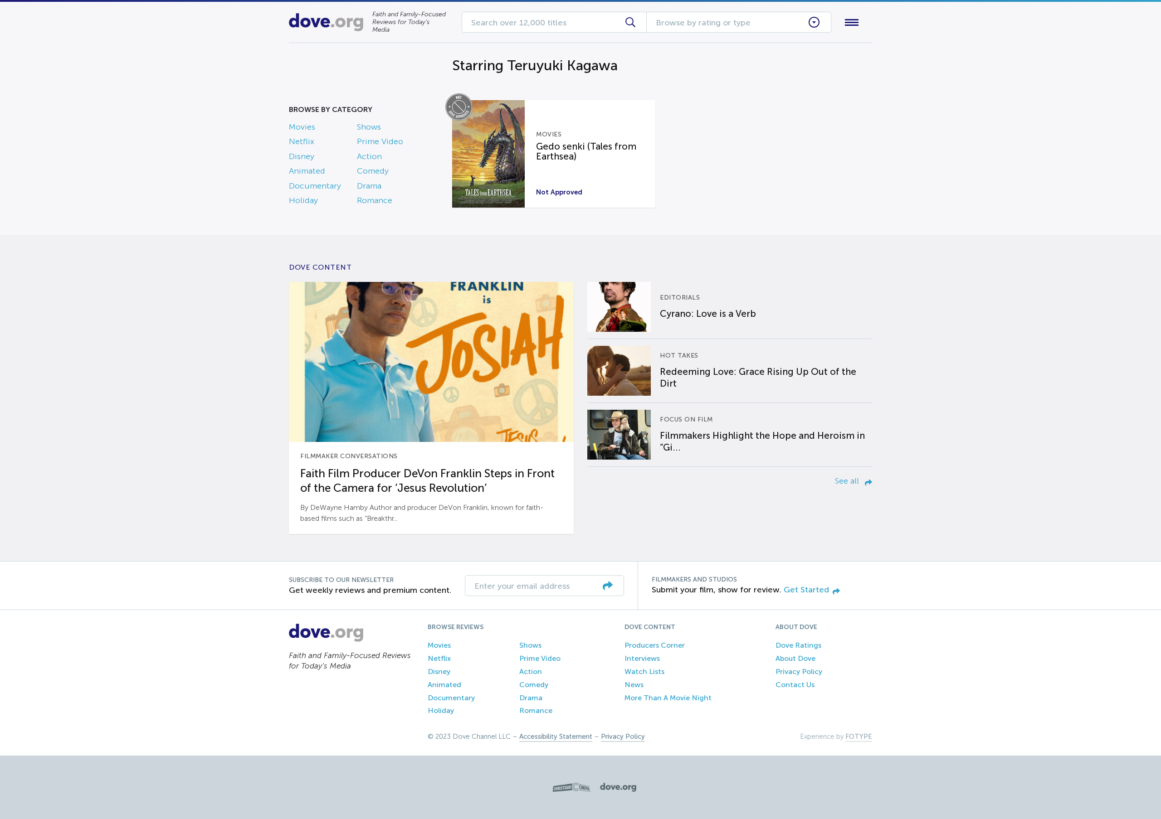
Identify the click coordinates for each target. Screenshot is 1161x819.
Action (369, 156)
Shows (369, 126)
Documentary (315, 185)
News (634, 684)
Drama (369, 185)
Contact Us (795, 684)
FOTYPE (858, 736)
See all (848, 480)
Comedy (373, 170)
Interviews (642, 658)
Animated (307, 170)
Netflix (301, 141)
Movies (302, 126)
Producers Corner (654, 645)
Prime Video (380, 141)
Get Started (806, 589)
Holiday (303, 200)
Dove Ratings (798, 645)
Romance (374, 200)
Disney (301, 156)
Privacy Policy (799, 671)
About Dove (795, 658)
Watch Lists (644, 671)
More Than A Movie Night (668, 698)
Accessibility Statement (555, 736)
